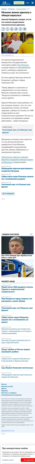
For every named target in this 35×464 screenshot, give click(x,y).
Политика (11, 9)
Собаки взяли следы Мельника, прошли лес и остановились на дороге (17, 177)
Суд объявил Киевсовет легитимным (17, 367)
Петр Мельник (23, 65)
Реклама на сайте (7, 386)
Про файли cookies (8, 460)
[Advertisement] (17, 213)
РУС (27, 3)
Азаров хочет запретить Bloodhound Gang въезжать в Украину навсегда (15, 359)
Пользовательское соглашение (11, 395)
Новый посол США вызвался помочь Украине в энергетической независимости (17, 289)
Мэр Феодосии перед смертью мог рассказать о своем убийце (16, 299)
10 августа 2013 (21, 9)
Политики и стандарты (8, 393)
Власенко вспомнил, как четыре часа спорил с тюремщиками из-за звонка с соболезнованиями (16, 331)
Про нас (4, 384)
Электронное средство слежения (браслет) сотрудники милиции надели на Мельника (17, 159)
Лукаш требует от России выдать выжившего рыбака (15, 350)
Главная (3, 9)
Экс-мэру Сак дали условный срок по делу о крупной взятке (15, 341)
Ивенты (3, 388)
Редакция (4, 391)
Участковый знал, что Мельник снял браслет (15, 185)
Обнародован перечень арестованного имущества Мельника (17, 169)
